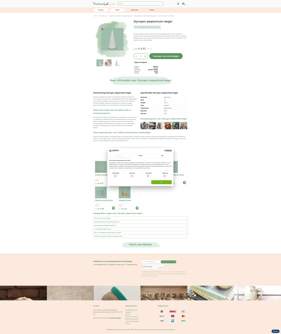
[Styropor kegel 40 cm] (99, 62)
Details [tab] (140, 155)
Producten (100, 10)
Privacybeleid (171, 329)
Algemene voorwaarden (141, 329)
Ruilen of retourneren (132, 319)
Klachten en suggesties (132, 321)
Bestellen (128, 312)
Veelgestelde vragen (131, 310)
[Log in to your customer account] (178, 3)
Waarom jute (134, 10)
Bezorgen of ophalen (131, 316)
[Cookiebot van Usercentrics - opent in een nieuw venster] (165, 151)
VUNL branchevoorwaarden (158, 329)
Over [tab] (162, 155)
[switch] (132, 176)
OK (161, 182)
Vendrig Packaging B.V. (120, 329)
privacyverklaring (167, 271)
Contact (152, 10)
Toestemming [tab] (118, 155)
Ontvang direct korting (168, 262)
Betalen (127, 314)
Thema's (117, 10)
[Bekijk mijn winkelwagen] (184, 2)
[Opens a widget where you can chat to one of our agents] (275, 331)
